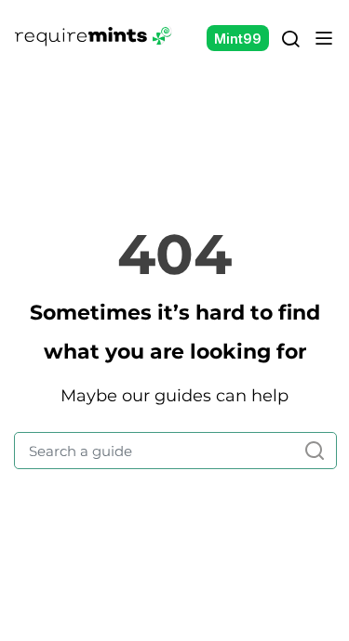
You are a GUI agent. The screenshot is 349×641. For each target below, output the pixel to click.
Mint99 (238, 38)
